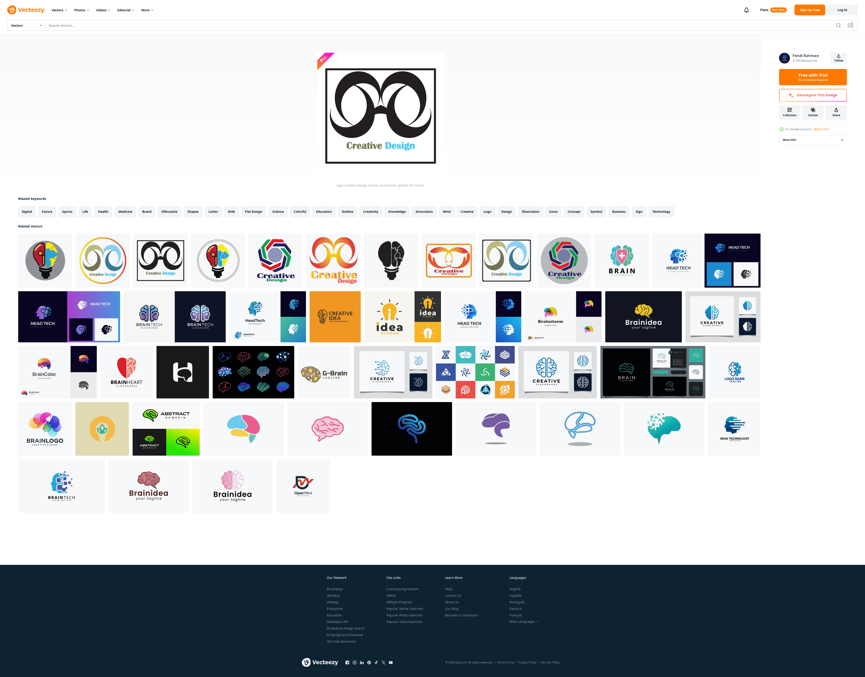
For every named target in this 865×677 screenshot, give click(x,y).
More (145, 10)
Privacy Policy (527, 662)
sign (639, 211)
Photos (79, 10)
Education (334, 615)
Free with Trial (813, 77)
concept (574, 211)
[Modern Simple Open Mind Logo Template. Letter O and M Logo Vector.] (303, 486)
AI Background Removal (345, 635)
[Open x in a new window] (383, 662)
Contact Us (453, 595)
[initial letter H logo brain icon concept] (182, 372)
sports (67, 211)
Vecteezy (333, 595)
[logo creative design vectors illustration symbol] (45, 261)
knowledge (397, 211)
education (324, 211)
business (619, 211)
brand (147, 211)
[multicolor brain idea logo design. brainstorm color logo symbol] (563, 316)
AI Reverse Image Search (346, 628)
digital (27, 211)
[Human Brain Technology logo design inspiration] (61, 486)
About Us (452, 602)
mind (447, 211)
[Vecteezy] (25, 9)
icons (553, 211)
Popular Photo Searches (404, 615)
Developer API (337, 622)
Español (515, 595)
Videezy (332, 602)
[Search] (838, 25)
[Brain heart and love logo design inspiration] (622, 261)
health (103, 211)
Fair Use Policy (550, 662)
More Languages (522, 621)
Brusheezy (335, 589)
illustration (530, 211)
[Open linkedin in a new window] (362, 662)
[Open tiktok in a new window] (376, 662)
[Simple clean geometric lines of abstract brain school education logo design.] (166, 429)
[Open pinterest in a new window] (369, 662)
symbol (596, 211)
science (278, 211)
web (231, 211)
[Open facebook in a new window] (347, 662)
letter (213, 211)
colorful (300, 211)
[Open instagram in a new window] (354, 662)
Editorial (123, 10)
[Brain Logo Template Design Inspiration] (557, 372)
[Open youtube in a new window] (391, 662)
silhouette (169, 211)
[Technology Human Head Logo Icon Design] (734, 429)
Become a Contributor (461, 615)
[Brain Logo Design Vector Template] (45, 429)
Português (517, 602)
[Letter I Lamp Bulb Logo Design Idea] (402, 316)
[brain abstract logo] (324, 372)
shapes (193, 211)
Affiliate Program (399, 602)
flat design (253, 211)
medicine (125, 211)
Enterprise (335, 608)
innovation (424, 211)
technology (661, 211)
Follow (838, 60)
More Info (789, 140)
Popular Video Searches (404, 622)
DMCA (391, 595)
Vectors (57, 10)
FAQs (449, 589)
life (85, 211)
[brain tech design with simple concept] (664, 429)
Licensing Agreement (402, 589)
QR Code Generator (341, 641)
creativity (370, 211)
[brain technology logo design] (735, 372)
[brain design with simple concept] (243, 429)
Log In (842, 10)
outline (347, 211)
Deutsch (516, 608)
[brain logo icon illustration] (643, 316)
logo (487, 211)
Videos (101, 10)
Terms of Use (505, 662)
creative (467, 211)
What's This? (821, 129)
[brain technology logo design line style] (652, 372)
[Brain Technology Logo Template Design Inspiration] (723, 316)
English (515, 589)
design (506, 211)
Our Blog (452, 608)
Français (516, 615)
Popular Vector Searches (404, 608)
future (47, 211)
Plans (764, 10)
